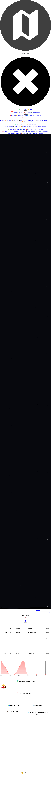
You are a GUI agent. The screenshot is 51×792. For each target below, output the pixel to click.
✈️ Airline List (22, 131)
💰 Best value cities (18, 121)
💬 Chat (25, 115)
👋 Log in (30, 109)
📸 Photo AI (30, 133)
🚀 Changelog (18, 129)
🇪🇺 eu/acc (35, 133)
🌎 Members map (30, 115)
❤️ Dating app (13, 115)
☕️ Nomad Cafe (17, 133)
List (28, 53)
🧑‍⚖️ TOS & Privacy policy (38, 129)
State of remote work (21, 124)
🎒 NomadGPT (8, 120)
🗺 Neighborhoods (30, 131)
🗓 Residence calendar (31, 120)
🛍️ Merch (23, 129)
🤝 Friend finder (19, 115)
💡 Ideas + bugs (11, 129)
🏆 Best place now (25, 126)
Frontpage (15, 112)
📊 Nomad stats (31, 122)
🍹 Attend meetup (25, 117)
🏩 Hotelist (4, 131)
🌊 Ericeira (10, 131)
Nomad (23, 53)
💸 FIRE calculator (40, 120)
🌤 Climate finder (47, 120)
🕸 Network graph (9, 126)
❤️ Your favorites (27, 112)
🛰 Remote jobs (16, 131)
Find (25, 55)
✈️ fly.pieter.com (43, 131)
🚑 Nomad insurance (32, 113)
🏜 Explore (2, 120)
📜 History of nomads (30, 125)
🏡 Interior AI (24, 133)
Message (38, 610)
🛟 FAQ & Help (29, 129)
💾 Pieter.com (37, 131)
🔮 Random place (32, 126)
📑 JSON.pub (40, 133)
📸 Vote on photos (22, 120)
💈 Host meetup (33, 116)
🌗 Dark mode (20, 112)
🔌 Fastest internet (17, 126)
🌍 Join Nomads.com (23, 109)
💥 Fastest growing (26, 121)
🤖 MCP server (15, 120)
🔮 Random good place (41, 126)
